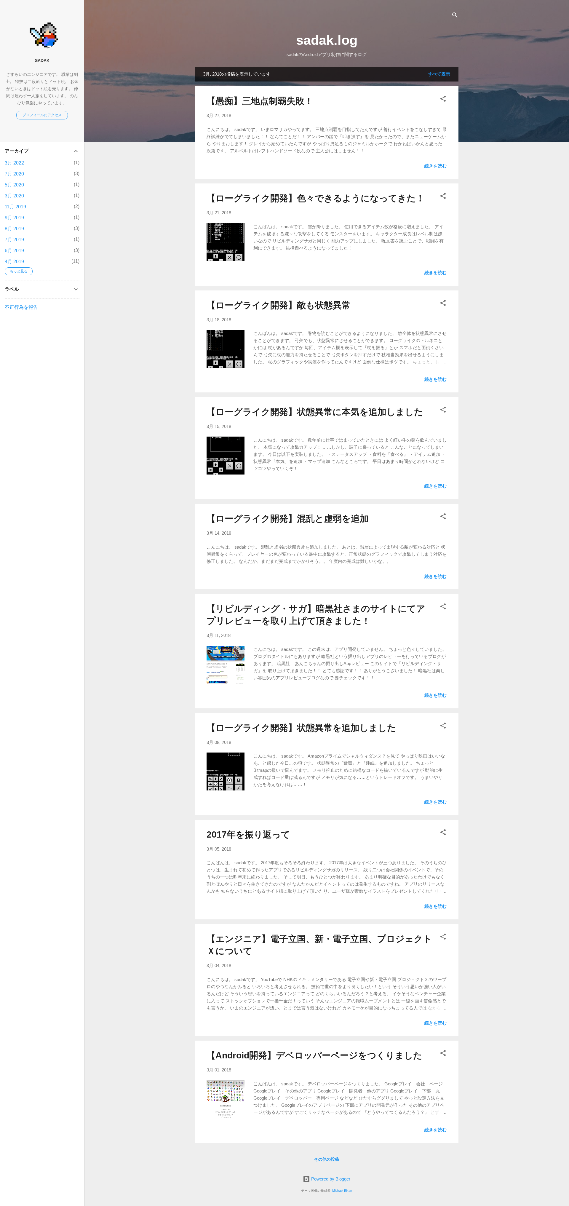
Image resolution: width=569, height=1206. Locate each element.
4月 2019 (14, 261)
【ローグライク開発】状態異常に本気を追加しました (315, 412)
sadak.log (326, 40)
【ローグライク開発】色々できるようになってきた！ (316, 198)
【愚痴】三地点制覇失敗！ (260, 101)
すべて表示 (439, 73)
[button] (443, 99)
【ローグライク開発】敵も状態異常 (279, 305)
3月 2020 (14, 195)
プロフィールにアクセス (42, 115)
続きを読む (435, 165)
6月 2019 (14, 250)
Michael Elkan (342, 1190)
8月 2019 (14, 228)
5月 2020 (14, 184)
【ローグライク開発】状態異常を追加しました (301, 728)
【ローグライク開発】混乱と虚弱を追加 (288, 518)
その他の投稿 (326, 1159)
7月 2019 (14, 239)
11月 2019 (15, 206)
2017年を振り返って (248, 834)
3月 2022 (14, 162)
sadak (42, 60)
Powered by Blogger (330, 1178)
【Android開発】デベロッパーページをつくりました (314, 1055)
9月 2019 (14, 217)
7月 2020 (14, 173)
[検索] (454, 16)
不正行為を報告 (21, 307)
